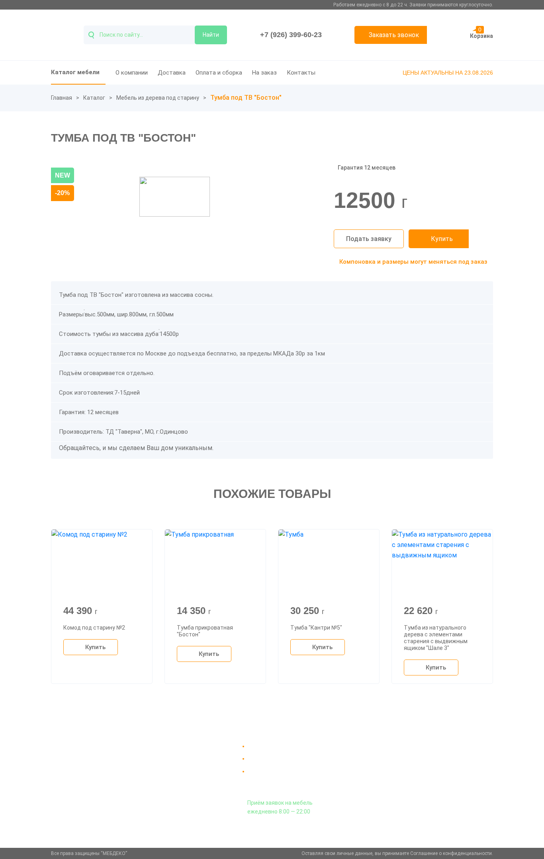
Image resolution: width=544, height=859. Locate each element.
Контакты (301, 72)
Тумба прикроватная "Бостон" (205, 631)
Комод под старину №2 (94, 627)
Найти (211, 35)
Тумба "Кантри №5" (316, 627)
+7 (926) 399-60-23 (291, 35)
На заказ (264, 72)
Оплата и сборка (219, 72)
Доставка (172, 72)
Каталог (94, 98)
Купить (442, 239)
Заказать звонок (394, 35)
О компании (131, 72)
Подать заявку (368, 239)
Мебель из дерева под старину (157, 98)
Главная (61, 98)
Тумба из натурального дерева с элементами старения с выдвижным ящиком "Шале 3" (436, 637)
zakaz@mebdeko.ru (418, 765)
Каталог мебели (75, 72)
